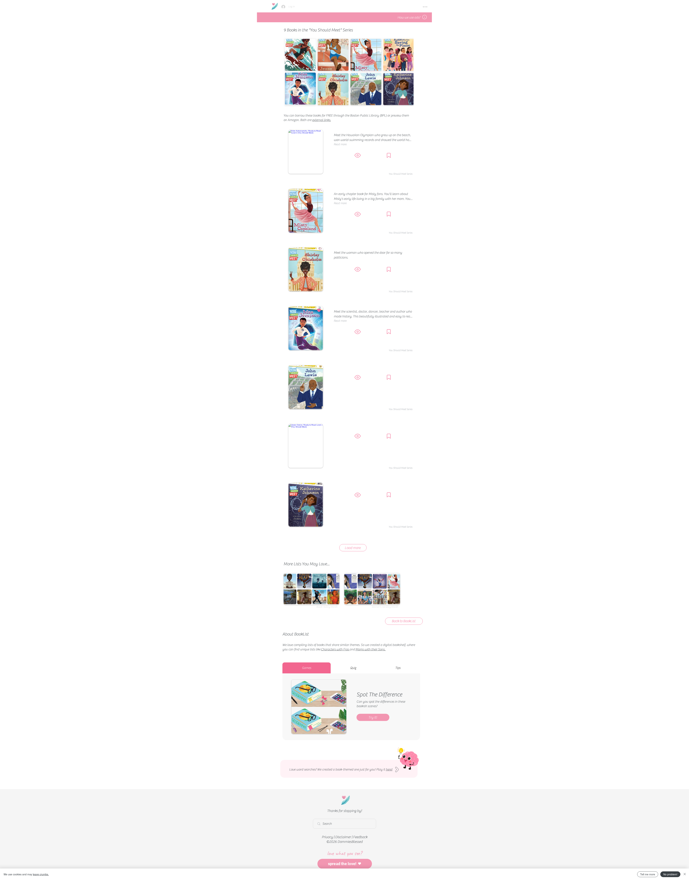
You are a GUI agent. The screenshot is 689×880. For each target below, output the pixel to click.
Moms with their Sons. (370, 649)
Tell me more (647, 874)
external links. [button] (321, 120)
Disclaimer (343, 837)
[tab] (306, 667)
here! (389, 769)
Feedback (360, 837)
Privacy (327, 837)
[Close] (685, 874)
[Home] (274, 6)
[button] (425, 6)
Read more (340, 144)
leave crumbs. (41, 874)
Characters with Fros (335, 649)
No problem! (670, 874)
